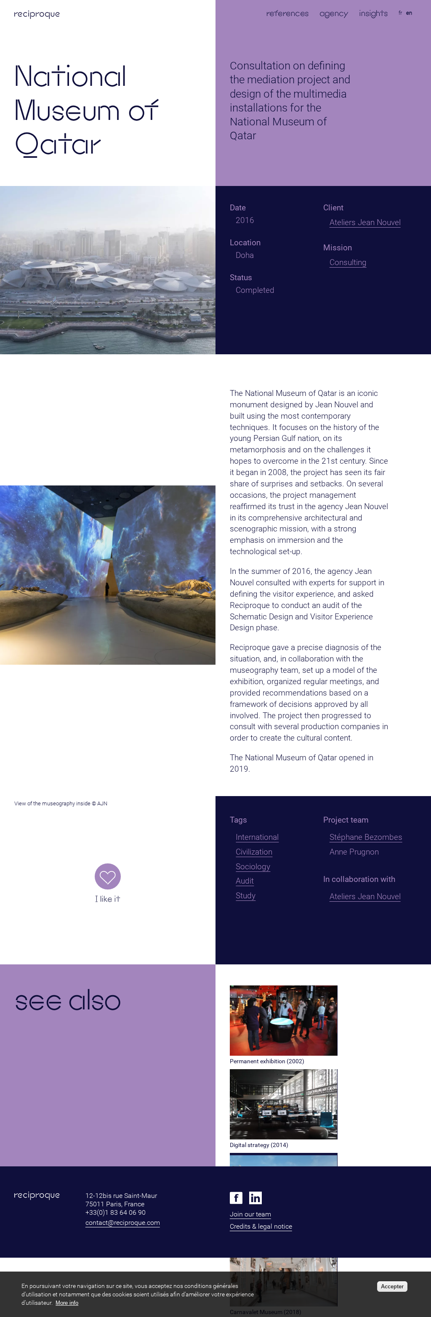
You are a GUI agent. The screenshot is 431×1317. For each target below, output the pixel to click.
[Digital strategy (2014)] (283, 1137)
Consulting (348, 262)
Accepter (392, 1286)
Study (245, 895)
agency (334, 13)
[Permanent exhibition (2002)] (283, 1053)
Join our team (250, 1214)
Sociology (253, 866)
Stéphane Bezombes (366, 837)
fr (400, 13)
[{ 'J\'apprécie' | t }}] (108, 876)
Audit (245, 881)
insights (373, 13)
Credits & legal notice (261, 1226)
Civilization (254, 852)
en (409, 13)
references (287, 13)
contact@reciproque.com (122, 1223)
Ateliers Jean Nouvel (365, 222)
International (257, 837)
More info (67, 1303)
